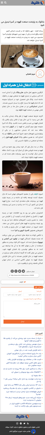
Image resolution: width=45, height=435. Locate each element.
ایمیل (20, 291)
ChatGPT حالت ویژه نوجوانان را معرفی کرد (26, 372)
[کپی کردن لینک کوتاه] (22, 275)
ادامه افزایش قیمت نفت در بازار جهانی (27, 350)
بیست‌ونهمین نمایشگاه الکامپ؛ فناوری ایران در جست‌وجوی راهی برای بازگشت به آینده (25, 404)
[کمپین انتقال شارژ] (22, 85)
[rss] (28, 424)
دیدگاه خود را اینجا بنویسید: (32, 299)
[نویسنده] (40, 74)
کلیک (11, 427)
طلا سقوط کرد (36, 375)
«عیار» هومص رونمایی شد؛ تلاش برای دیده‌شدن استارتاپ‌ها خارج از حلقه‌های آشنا (24, 345)
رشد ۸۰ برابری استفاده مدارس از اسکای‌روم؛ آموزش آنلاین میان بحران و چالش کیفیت (24, 354)
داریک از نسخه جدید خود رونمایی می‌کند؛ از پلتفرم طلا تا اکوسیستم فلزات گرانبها (22, 339)
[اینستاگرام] (17, 424)
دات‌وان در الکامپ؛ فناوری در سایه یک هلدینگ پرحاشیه (22, 388)
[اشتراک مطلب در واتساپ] (12, 271)
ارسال (22, 321)
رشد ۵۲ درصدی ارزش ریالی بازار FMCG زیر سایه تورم (22, 385)
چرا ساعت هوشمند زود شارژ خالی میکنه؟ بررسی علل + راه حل (22, 380)
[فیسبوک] (16, 272)
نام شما (39, 291)
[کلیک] (37, 3)
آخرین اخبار (38, 333)
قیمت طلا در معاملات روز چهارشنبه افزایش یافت (24, 359)
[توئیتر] (19, 272)
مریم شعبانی (30, 74)
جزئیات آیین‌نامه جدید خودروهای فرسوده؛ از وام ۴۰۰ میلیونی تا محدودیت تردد (23, 398)
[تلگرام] (23, 272)
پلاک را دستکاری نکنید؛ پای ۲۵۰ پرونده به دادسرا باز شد (22, 369)
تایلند (21, 282)
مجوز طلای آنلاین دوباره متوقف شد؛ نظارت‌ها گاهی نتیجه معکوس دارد (23, 364)
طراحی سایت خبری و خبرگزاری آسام (20, 431)
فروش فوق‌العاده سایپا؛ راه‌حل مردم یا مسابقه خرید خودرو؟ (23, 393)
